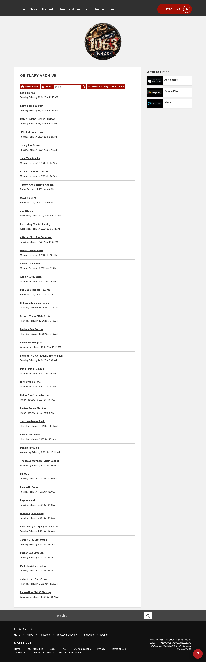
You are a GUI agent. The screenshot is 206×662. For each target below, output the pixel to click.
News (33, 9)
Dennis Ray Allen (29, 447)
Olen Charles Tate (30, 382)
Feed (48, 86)
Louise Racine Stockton (33, 408)
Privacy (101, 648)
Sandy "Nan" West (30, 263)
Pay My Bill (75, 652)
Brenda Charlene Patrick (34, 171)
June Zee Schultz (30, 158)
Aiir (190, 649)
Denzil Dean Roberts (31, 250)
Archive (119, 86)
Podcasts (48, 9)
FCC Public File (35, 648)
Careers (36, 652)
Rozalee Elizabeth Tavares (35, 290)
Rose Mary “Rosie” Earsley (35, 224)
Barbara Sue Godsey (31, 329)
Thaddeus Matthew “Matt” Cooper (39, 460)
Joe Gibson (26, 211)
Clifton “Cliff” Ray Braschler (36, 237)
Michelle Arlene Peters (33, 566)
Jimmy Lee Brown (30, 145)
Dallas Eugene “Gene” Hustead (37, 119)
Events (113, 9)
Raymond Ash (27, 500)
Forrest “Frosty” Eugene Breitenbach (41, 355)
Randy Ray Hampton (31, 342)
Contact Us (19, 652)
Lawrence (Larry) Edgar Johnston (39, 526)
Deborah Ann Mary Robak (34, 303)
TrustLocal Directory (73, 9)
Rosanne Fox (27, 92)
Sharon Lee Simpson (32, 553)
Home (20, 9)
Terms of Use (119, 648)
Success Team (54, 652)
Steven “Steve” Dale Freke (35, 316)
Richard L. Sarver (30, 487)
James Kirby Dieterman (33, 539)
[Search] (151, 615)
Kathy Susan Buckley (31, 105)
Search (83, 86)
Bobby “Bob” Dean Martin (34, 395)
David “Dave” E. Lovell (32, 368)
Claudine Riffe (28, 197)
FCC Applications (82, 648)
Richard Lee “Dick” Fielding (35, 592)
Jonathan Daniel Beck (32, 421)
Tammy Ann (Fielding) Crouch (37, 184)
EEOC (52, 648)
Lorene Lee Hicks (30, 434)
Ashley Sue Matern (31, 276)
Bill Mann (25, 474)
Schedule (98, 9)
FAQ (64, 648)
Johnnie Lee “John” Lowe (34, 579)
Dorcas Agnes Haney (32, 513)
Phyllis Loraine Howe (32, 132)
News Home (32, 86)
